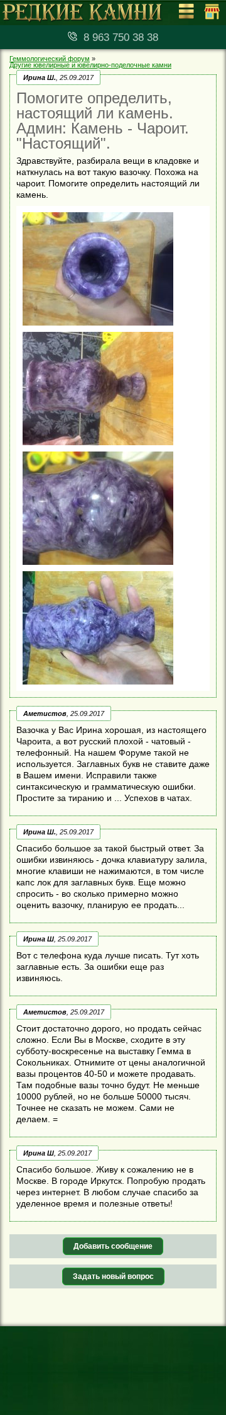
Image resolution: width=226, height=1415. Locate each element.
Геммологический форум (49, 58)
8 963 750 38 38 (120, 37)
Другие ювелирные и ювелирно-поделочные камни (90, 65)
